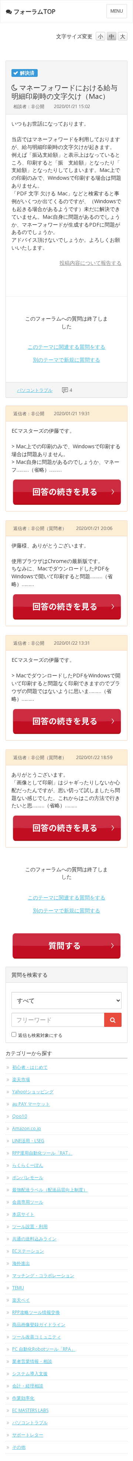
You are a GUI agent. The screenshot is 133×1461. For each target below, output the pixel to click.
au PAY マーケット (31, 1104)
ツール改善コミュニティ (36, 1337)
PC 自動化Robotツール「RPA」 (43, 1349)
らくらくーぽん (27, 1165)
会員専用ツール (27, 1202)
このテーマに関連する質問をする (66, 346)
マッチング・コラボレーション (43, 1275)
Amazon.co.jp (26, 1128)
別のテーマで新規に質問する (66, 359)
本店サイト (23, 1214)
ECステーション (28, 1251)
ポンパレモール (27, 1177)
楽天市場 (21, 1079)
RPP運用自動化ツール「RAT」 (42, 1153)
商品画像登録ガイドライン (38, 1324)
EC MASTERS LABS (30, 1410)
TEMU (18, 1288)
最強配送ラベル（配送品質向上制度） (50, 1190)
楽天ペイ (21, 1300)
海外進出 (21, 1263)
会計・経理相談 (27, 1386)
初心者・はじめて (30, 1067)
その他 (18, 1447)
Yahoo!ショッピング (33, 1092)
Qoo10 (19, 1116)
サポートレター (27, 1435)
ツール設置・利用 (30, 1226)
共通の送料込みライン (34, 1239)
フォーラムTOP (34, 11)
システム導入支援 (30, 1373)
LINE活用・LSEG (28, 1141)
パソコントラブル (34, 390)
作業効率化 (23, 1398)
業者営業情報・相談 (32, 1361)
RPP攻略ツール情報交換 (36, 1312)
